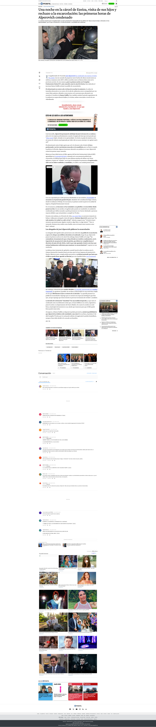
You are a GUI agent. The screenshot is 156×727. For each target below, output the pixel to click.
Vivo (111, 713)
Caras (102, 713)
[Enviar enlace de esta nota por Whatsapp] (39, 80)
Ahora (38, 713)
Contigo (68, 717)
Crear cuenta (94, 373)
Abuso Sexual (57, 347)
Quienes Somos (67, 719)
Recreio (92, 717)
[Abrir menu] (39, 4)
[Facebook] (70, 709)
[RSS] (82, 709)
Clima (65, 713)
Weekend (69, 715)
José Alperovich (49, 347)
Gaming (108, 713)
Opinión (66, 4)
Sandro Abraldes (75, 347)
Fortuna (73, 715)
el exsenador (90, 197)
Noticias (98, 713)
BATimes (87, 715)
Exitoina (105, 713)
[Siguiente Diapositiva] (96, 362)
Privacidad (78, 719)
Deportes (68, 713)
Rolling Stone (82, 717)
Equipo (82, 719)
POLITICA (40, 6)
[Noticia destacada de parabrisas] (90, 684)
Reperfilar (79, 713)
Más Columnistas (111, 257)
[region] (68, 462)
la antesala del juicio (61, 156)
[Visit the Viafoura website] (95, 551)
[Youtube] (76, 709)
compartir (90, 424)
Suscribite (111, 3)
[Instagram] (79, 709)
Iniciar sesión (89, 373)
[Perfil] (46, 681)
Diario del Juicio (116, 713)
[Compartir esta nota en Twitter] (39, 76)
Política (61, 4)
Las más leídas (104, 301)
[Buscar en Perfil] (116, 1)
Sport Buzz (88, 717)
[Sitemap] (86, 709)
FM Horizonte (92, 715)
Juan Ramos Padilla (65, 347)
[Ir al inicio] (46, 4)
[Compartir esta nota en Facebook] (39, 72)
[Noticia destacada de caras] (75, 684)
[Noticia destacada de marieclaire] (60, 684)
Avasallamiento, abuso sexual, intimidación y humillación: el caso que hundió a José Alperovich (71, 107)
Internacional (60, 713)
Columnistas (104, 227)
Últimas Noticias (55, 4)
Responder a (47, 438)
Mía (84, 715)
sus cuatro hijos (76, 216)
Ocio (72, 713)
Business (83, 713)
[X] (73, 709)
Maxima (96, 717)
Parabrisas (78, 715)
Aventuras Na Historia (75, 717)
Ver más (114, 330)
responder (44, 424)
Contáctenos (73, 719)
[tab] (44, 382)
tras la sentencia (91, 256)
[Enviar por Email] (39, 83)
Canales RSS (61, 719)
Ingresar (105, 3)
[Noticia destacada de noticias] (45, 684)
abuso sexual (49, 138)
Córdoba (74, 713)
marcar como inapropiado (94, 390)
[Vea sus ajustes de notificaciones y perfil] (116, 3)
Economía (51, 713)
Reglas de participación (88, 719)
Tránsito (95, 719)
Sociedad (70, 4)
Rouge (82, 715)
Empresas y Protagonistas (91, 713)
